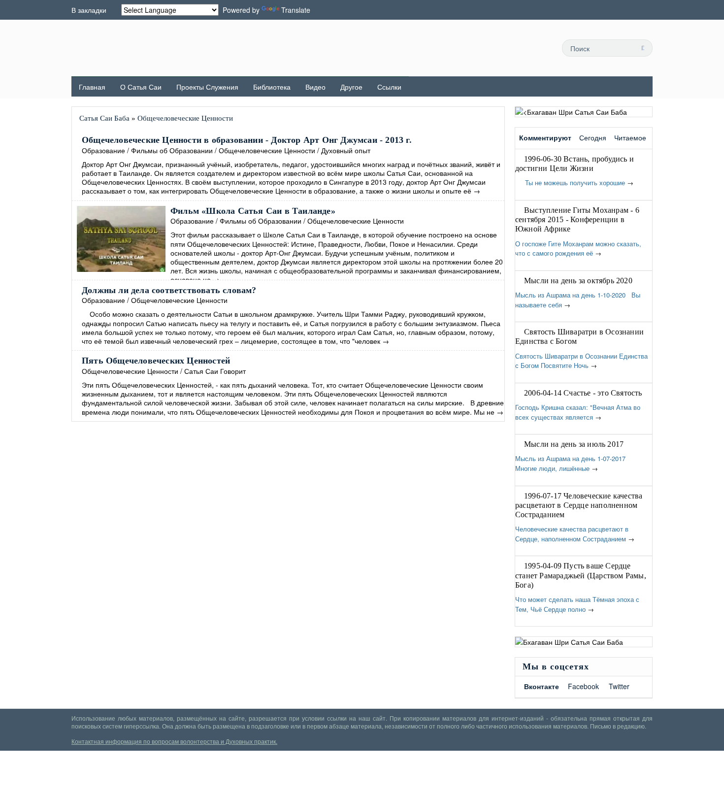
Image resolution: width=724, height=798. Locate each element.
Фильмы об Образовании (172, 150)
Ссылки (389, 87)
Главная (92, 87)
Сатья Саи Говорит (215, 371)
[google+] (534, 47)
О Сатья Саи (141, 87)
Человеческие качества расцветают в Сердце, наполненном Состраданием (571, 533)
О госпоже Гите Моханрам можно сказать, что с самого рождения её (578, 248)
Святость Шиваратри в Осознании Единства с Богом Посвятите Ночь (581, 360)
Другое (351, 87)
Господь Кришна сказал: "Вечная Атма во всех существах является (577, 412)
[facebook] (490, 47)
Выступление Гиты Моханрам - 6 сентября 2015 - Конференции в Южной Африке (577, 219)
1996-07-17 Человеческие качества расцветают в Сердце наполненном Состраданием (578, 505)
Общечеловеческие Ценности (267, 150)
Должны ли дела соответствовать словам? (169, 290)
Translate (295, 10)
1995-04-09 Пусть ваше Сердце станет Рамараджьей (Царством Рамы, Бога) (580, 575)
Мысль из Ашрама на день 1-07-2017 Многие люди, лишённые (572, 463)
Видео (315, 87)
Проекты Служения (207, 87)
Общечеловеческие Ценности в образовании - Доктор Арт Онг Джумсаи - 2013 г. (247, 140)
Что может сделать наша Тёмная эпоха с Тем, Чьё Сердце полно (577, 604)
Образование (103, 150)
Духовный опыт (345, 150)
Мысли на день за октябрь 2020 (578, 280)
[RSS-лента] (468, 47)
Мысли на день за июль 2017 (574, 444)
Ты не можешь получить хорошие (570, 182)
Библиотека (272, 87)
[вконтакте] (512, 47)
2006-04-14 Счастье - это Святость (583, 393)
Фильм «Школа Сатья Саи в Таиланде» (252, 211)
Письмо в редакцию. (618, 726)
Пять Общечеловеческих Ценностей (156, 361)
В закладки (88, 10)
